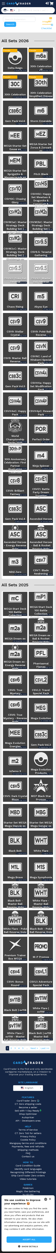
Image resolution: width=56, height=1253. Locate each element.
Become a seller (28, 1107)
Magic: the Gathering (28, 1191)
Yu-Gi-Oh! (28, 1194)
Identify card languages (28, 1169)
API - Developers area (28, 1120)
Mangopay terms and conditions (28, 1143)
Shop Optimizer (28, 1114)
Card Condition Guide (28, 1165)
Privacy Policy (28, 1136)
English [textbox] (28, 1087)
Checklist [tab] (46, 28)
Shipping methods (28, 1149)
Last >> (45, 1048)
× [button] (50, 1199)
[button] (28, 1246)
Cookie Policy (28, 1139)
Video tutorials (28, 1179)
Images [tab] (46, 21)
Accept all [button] (29, 1239)
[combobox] (28, 1088)
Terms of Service (28, 1129)
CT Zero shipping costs (28, 1104)
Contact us (28, 1156)
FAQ (28, 1153)
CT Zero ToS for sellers (28, 1133)
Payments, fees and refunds (28, 1146)
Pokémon (28, 1188)
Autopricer (28, 1117)
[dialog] (28, 1223)
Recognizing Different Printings (28, 1172)
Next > (34, 1048)
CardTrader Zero (26, 1100)
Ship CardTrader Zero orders (28, 1175)
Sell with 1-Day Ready (27, 1110)
